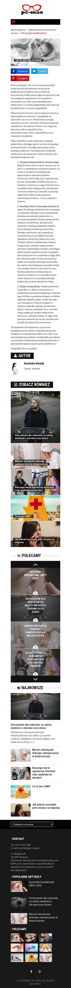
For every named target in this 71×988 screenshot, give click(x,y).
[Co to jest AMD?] (31, 957)
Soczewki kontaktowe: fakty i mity (35, 575)
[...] (33, 742)
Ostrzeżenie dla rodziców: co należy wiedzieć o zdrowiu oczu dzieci (34, 437)
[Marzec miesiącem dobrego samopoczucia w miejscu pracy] (45, 957)
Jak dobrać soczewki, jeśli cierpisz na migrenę (46, 806)
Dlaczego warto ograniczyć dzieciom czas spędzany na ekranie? (34, 489)
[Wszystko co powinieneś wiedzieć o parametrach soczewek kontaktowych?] (31, 947)
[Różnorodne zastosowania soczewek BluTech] (17, 957)
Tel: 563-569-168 (21, 844)
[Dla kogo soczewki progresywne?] (45, 947)
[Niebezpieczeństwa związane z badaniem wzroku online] (45, 937)
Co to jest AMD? (23, 516)
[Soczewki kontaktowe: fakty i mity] (17, 937)
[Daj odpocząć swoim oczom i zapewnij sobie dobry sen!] (31, 937)
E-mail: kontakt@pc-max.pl (25, 848)
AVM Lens (16, 863)
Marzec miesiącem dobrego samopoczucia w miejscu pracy (31, 463)
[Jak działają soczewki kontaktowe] (17, 947)
